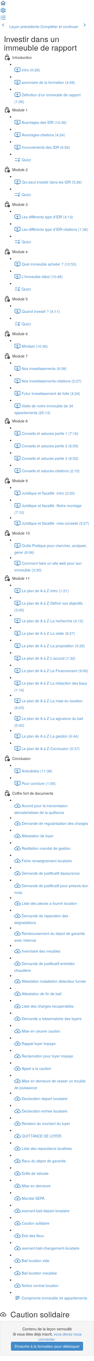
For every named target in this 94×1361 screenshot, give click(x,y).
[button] (3, 4)
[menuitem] (3, 12)
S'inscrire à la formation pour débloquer (47, 1346)
